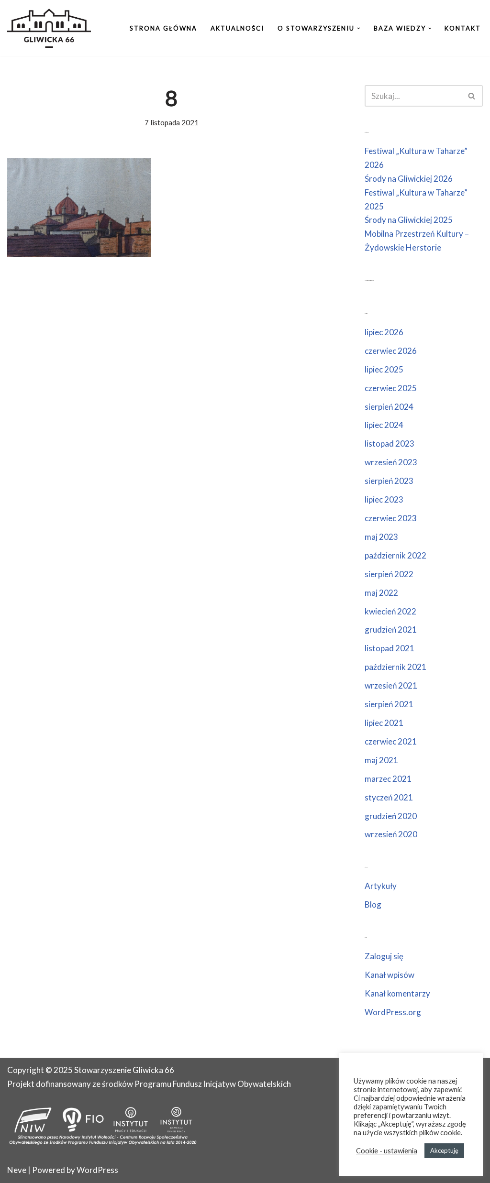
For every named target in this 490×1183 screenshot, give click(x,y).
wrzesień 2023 (391, 462)
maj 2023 (381, 537)
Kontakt (463, 28)
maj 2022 (381, 593)
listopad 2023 (389, 443)
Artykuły (381, 886)
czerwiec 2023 (391, 518)
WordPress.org (393, 1012)
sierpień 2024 (389, 407)
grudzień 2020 (391, 816)
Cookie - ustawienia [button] (386, 1151)
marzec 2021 (388, 779)
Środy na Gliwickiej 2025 (409, 220)
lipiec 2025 (384, 369)
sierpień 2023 (389, 481)
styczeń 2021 (389, 797)
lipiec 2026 (384, 332)
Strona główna (163, 28)
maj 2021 (381, 760)
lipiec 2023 (384, 499)
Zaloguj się (384, 956)
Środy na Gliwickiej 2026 (409, 179)
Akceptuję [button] (444, 1150)
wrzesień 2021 (391, 685)
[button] (358, 28)
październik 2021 (395, 667)
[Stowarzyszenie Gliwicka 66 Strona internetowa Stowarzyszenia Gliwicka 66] (49, 28)
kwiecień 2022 (390, 611)
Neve (16, 1170)
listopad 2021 (389, 648)
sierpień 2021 (389, 704)
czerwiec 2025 (391, 388)
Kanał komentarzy (397, 993)
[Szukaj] (472, 96)
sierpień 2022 (389, 574)
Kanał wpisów (389, 975)
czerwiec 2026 (391, 351)
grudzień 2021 (391, 629)
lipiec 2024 (384, 425)
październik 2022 (395, 555)
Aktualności (237, 28)
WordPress (97, 1170)
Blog (373, 904)
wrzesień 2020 (391, 834)
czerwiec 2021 (391, 741)
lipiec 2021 (384, 723)
